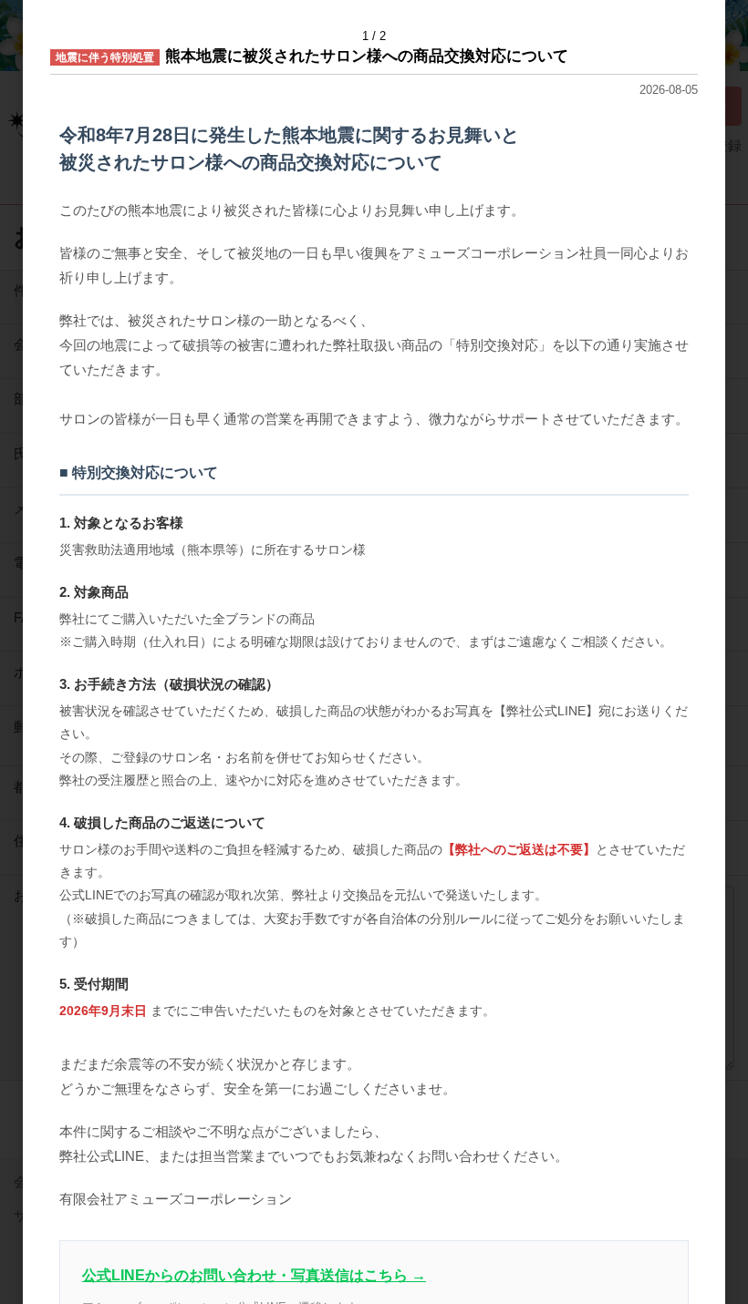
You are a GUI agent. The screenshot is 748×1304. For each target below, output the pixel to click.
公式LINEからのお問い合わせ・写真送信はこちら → (254, 1275)
